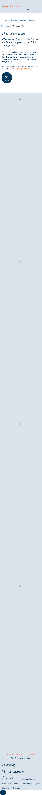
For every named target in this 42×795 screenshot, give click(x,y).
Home (6, 21)
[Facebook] (21, 262)
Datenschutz (31, 754)
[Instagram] (21, 100)
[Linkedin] (21, 424)
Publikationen (28, 779)
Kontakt (16, 787)
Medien (5, 787)
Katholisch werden (10, 783)
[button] (28, 9)
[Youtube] (21, 586)
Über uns (8, 778)
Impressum (20, 754)
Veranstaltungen (13, 771)
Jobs (38, 783)
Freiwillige (27, 783)
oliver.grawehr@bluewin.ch (20, 69)
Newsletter (10, 754)
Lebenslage (9, 765)
